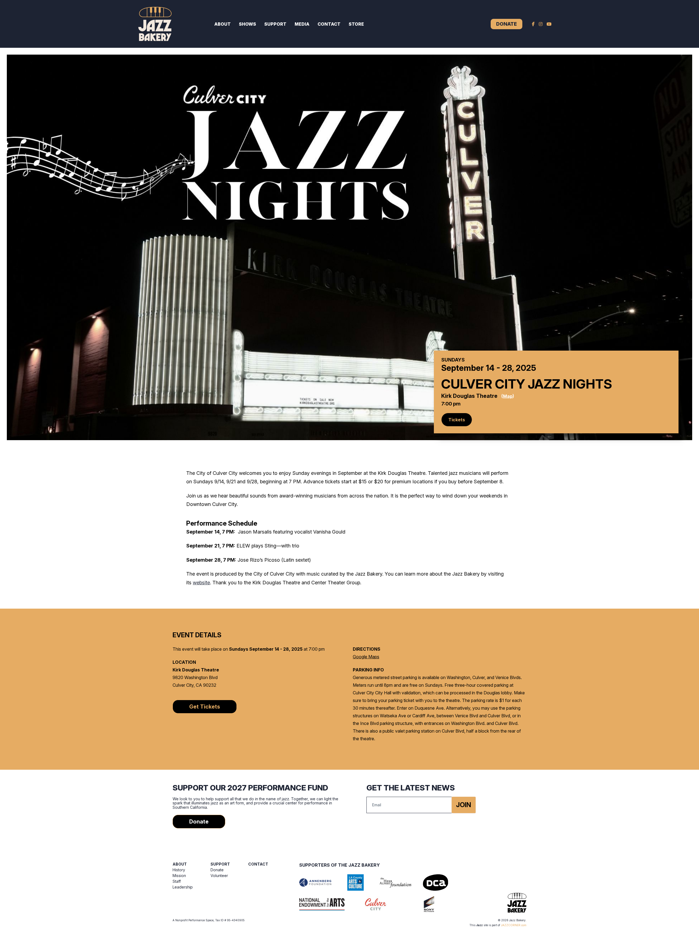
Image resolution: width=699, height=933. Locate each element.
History (179, 869)
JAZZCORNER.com (513, 925)
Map (508, 396)
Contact (329, 24)
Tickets (456, 419)
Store (356, 24)
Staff (177, 881)
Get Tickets (204, 706)
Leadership (183, 887)
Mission (179, 875)
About (222, 24)
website (201, 582)
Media (302, 24)
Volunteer (219, 875)
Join (463, 805)
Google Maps (366, 656)
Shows (247, 24)
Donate (506, 24)
